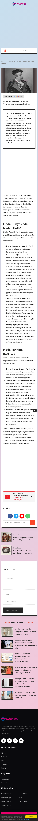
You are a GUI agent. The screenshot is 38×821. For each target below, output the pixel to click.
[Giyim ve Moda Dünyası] (19, 4)
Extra (20, 797)
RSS (2, 760)
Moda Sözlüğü (6, 797)
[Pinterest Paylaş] (21, 516)
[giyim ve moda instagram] (15, 740)
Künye (3, 753)
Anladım (31, 816)
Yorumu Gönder (12, 610)
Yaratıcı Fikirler (6, 805)
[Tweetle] (16, 516)
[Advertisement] (19, 28)
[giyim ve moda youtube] (21, 740)
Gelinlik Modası (6, 801)
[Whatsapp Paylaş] (27, 516)
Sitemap (4, 764)
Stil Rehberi (23, 794)
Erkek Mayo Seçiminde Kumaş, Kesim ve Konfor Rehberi (25, 695)
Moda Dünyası (6, 794)
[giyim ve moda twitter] (9, 740)
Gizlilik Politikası (6, 757)
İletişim (3, 768)
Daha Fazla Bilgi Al (25, 819)
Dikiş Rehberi (23, 801)
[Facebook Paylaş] (10, 516)
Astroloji (4, 783)
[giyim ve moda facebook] (3, 740)
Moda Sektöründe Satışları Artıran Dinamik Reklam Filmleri (25, 631)
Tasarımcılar (5, 779)
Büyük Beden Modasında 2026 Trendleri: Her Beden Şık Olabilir (26, 670)
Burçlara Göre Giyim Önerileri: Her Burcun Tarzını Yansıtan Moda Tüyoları (22, 554)
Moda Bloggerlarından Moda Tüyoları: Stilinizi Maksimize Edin (23, 540)
